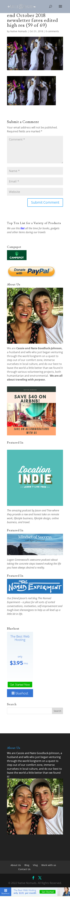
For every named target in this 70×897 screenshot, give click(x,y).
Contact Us (24, 869)
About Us (16, 865)
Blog (26, 865)
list (23, 228)
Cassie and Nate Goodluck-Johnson (39, 348)
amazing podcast (21, 510)
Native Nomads (18, 31)
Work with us (48, 865)
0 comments (52, 31)
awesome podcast (40, 560)
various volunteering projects (36, 372)
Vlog (35, 865)
